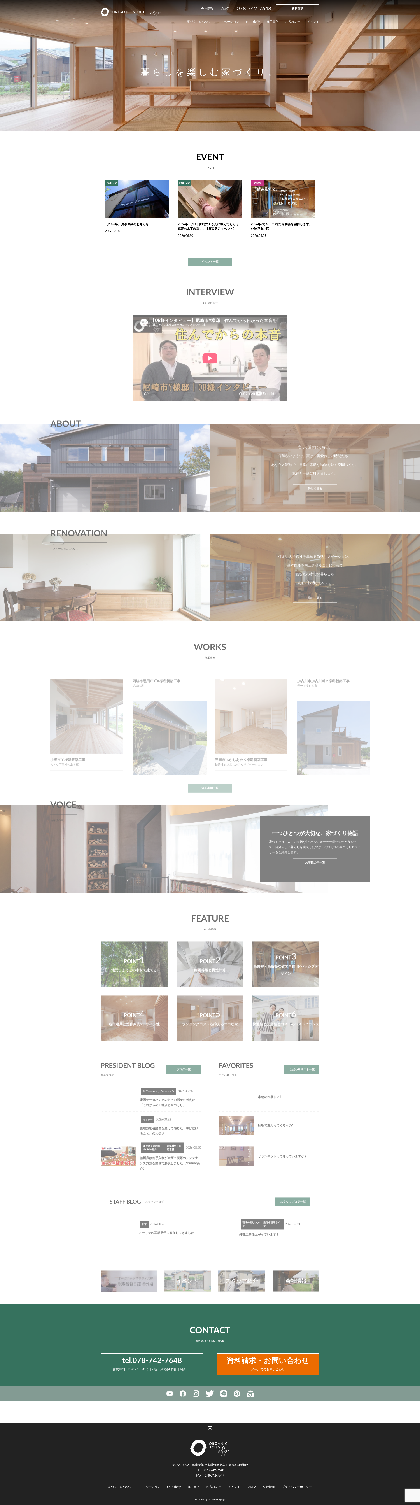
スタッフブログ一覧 (293, 1192)
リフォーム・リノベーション (158, 1082)
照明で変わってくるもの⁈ (275, 1116)
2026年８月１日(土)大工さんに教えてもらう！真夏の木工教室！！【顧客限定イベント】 (210, 226)
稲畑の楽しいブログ (252, 1215)
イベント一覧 (210, 252)
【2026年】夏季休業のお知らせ (127, 224)
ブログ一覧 (184, 1060)
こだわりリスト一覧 (302, 1060)
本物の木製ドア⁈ (269, 1087)
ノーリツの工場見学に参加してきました (166, 1223)
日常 (144, 1215)
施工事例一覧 (210, 769)
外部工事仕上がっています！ (259, 1225)
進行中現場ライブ (271, 1215)
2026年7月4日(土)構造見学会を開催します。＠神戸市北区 (281, 226)
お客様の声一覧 (315, 853)
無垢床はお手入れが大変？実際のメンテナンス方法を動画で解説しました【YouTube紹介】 (170, 1154)
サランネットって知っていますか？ (282, 1147)
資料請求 (297, 8)
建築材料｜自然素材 (174, 1138)
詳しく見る (315, 479)
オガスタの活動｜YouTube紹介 (152, 1138)
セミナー (148, 1110)
